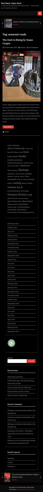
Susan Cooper (12, 207)
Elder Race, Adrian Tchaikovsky (27, 22)
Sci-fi (19, 187)
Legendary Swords (19, 176)
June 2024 (11, 267)
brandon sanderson (15, 160)
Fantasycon (11, 174)
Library (27, 176)
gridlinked (28, 174)
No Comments (33, 47)
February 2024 (13, 283)
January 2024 (12, 287)
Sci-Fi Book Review (14, 191)
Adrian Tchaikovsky (16, 148)
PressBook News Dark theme (25, 489)
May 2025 (11, 231)
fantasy (24, 170)
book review (13, 156)
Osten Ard (19, 179)
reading (17, 182)
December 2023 (13, 291)
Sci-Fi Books (25, 191)
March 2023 (12, 323)
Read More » (9, 127)
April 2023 (11, 319)
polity (10, 183)
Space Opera (27, 201)
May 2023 (11, 315)
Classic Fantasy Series (13, 166)
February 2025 (13, 235)
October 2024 (12, 251)
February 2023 (13, 327)
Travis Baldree (21, 210)
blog (21, 152)
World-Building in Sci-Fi (26, 212)
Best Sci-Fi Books (13, 152)
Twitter (10, 462)
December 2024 (13, 244)
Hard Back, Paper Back (11, 3)
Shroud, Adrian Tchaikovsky (17, 395)
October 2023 (12, 299)
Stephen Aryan (12, 204)
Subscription (23, 204)
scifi (30, 194)
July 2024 (11, 263)
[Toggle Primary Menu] (40, 13)
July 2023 (11, 307)
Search (10, 358)
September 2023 (13, 303)
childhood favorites (28, 163)
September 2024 (13, 255)
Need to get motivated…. (16, 377)
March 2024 (12, 279)
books (22, 156)
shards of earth (13, 198)
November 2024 (13, 247)
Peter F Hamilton (29, 179)
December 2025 (13, 224)
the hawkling (12, 210)
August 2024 (12, 260)
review (12, 187)
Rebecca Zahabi (27, 183)
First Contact (20, 174)
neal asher (12, 179)
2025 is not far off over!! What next (19, 387)
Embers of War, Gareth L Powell (18, 391)
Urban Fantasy (12, 212)
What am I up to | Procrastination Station (22, 440)
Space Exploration (14, 201)
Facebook (11, 458)
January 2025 (12, 240)
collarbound (25, 165)
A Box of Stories (13, 145)
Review (18, 24)
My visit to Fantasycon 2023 (19, 443)
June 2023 (11, 311)
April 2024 (11, 275)
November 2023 (13, 295)
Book (26, 151)
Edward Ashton (13, 170)
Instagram (11, 466)
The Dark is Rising (23, 207)
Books (7, 132)
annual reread (29, 148)
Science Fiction (17, 194)
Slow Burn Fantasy (23, 198)
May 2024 (11, 271)
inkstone (10, 176)
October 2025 (12, 228)
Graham (23, 47)
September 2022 (13, 331)
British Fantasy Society (15, 163)
